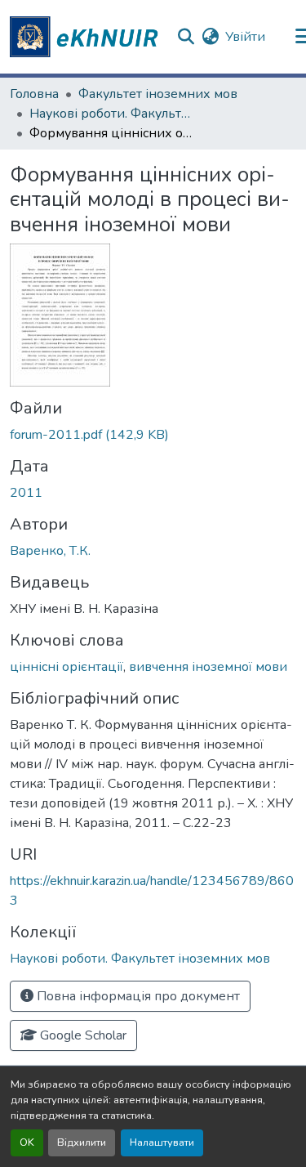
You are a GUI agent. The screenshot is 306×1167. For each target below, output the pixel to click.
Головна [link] (34, 94)
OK (27, 1142)
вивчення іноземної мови (208, 667)
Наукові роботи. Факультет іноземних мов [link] (111, 114)
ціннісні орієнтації (66, 667)
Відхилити (81, 1142)
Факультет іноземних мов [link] (157, 94)
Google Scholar (81, 1035)
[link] (153, 435)
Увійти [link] (245, 37)
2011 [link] (26, 493)
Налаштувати (162, 1142)
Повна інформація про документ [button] (136, 996)
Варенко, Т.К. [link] (50, 551)
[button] (86, 36)
